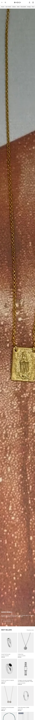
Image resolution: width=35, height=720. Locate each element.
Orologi (29, 6)
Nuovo (2, 6)
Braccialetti (23, 6)
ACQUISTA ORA (6, 621)
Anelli (18, 6)
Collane (14, 6)
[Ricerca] (5, 2)
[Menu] (2, 2)
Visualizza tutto (30, 630)
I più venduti (8, 6)
